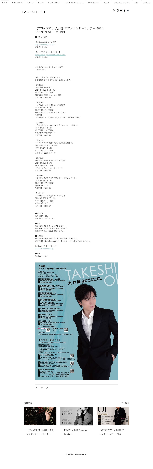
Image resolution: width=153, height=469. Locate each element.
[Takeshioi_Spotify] (128, 10)
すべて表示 (125, 403)
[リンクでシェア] (47, 388)
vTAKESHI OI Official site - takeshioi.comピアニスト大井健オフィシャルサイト (113, 15)
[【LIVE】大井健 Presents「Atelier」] (76, 416)
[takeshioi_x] (114, 10)
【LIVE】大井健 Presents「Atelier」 (75, 432)
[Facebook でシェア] (36, 388)
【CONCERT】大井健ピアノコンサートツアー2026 (112, 432)
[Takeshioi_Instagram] (117, 10)
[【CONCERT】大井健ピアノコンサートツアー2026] (113, 416)
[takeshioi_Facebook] (124, 10)
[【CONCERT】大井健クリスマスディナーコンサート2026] (40, 416)
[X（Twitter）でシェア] (42, 388)
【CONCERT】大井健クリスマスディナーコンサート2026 (40, 432)
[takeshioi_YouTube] (121, 10)
